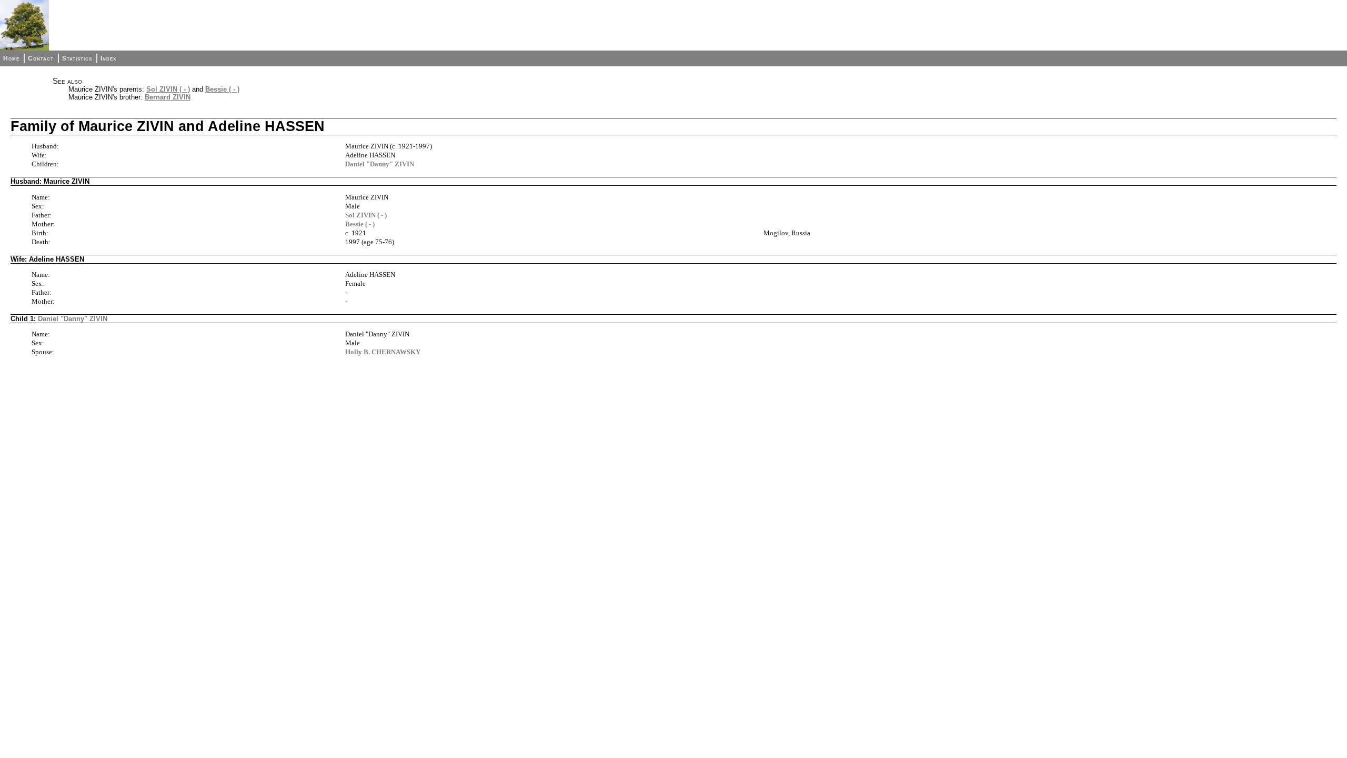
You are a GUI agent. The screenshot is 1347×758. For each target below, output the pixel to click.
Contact (41, 58)
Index (108, 58)
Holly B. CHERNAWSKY (382, 352)
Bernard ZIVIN (167, 97)
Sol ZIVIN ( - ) (168, 89)
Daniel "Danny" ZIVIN (379, 164)
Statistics (77, 58)
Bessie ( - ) (222, 89)
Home (11, 58)
